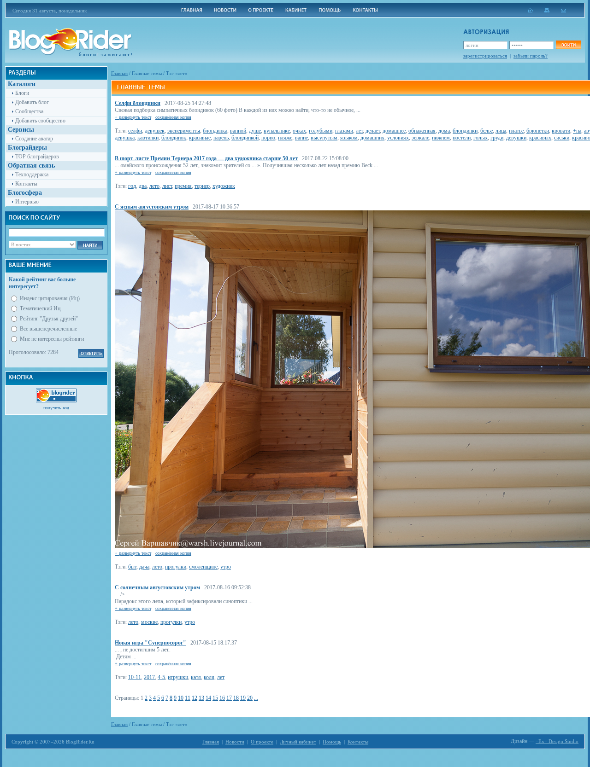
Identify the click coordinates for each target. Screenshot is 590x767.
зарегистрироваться (485, 55)
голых (480, 137)
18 (236, 698)
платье (516, 131)
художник (223, 186)
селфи (135, 131)
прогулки (175, 567)
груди (496, 137)
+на (577, 131)
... (256, 698)
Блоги (22, 93)
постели (462, 137)
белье (486, 131)
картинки (148, 137)
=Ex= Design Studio (557, 741)
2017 (149, 677)
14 (208, 698)
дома (444, 131)
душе (255, 131)
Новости (234, 741)
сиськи (561, 137)
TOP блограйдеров (37, 156)
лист (167, 186)
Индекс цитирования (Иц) (50, 298)
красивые (200, 137)
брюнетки (537, 131)
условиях (398, 137)
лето (154, 186)
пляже (285, 137)
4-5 (161, 677)
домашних (372, 137)
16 (222, 698)
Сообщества (29, 111)
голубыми (320, 131)
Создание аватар (34, 138)
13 (201, 698)
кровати (561, 131)
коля (209, 677)
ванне (301, 137)
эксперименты (183, 131)
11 (187, 698)
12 (194, 698)
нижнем (441, 137)
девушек (155, 131)
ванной (238, 131)
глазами (344, 131)
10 (180, 698)
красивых (540, 137)
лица (501, 131)
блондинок (173, 137)
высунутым (324, 137)
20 (250, 698)
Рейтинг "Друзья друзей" (49, 318)
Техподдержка (31, 174)
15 (215, 698)
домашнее (394, 131)
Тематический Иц (40, 308)
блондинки (465, 131)
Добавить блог (32, 102)
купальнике (277, 131)
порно (268, 137)
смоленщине (203, 567)
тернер (202, 186)
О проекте (262, 741)
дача (144, 567)
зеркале (420, 137)
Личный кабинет (298, 741)
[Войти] (568, 45)
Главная (119, 73)
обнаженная (422, 131)
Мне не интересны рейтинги (52, 339)
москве (149, 622)
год (132, 186)
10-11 (134, 677)
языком (349, 137)
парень (221, 137)
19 (243, 698)
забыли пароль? (530, 55)
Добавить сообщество (40, 120)
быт (132, 567)
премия (183, 186)
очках (299, 131)
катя (196, 677)
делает (373, 131)
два (143, 186)
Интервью (27, 201)
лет (359, 131)
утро (225, 567)
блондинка (215, 131)
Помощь (332, 741)
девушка (125, 137)
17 (229, 698)
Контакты (26, 183)
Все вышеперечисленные (48, 328)
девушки (516, 137)
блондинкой (245, 137)
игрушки (178, 677)
